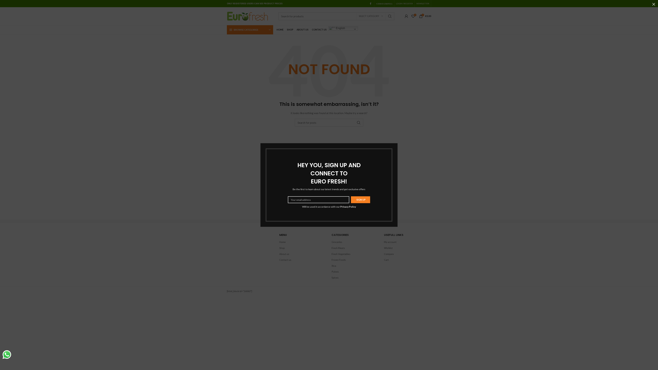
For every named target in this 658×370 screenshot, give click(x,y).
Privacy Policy (348, 206)
